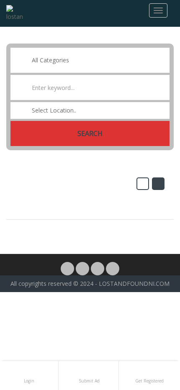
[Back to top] (152, 337)
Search (90, 133)
